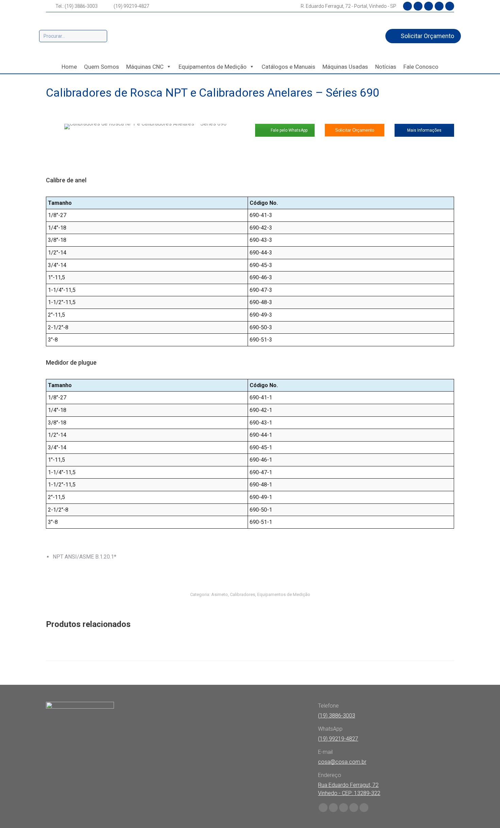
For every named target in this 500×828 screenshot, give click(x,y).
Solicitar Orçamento (354, 130)
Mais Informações (424, 130)
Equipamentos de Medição (213, 66)
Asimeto (219, 594)
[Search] (101, 36)
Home (69, 66)
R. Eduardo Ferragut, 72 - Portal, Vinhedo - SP (348, 6)
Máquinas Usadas (345, 66)
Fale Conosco (420, 66)
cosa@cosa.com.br (342, 762)
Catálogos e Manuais (288, 66)
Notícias (385, 66)
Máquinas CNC (145, 66)
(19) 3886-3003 (336, 715)
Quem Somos (101, 66)
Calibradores (242, 594)
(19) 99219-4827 (131, 6)
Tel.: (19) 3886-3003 (76, 6)
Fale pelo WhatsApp (288, 130)
